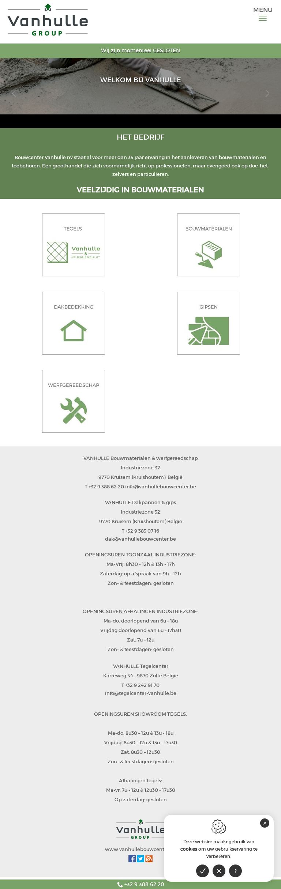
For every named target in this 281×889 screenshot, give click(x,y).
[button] (13, 93)
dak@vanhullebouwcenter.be (140, 539)
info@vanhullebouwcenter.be (160, 487)
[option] (140, 86)
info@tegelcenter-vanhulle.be (140, 693)
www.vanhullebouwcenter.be (140, 849)
